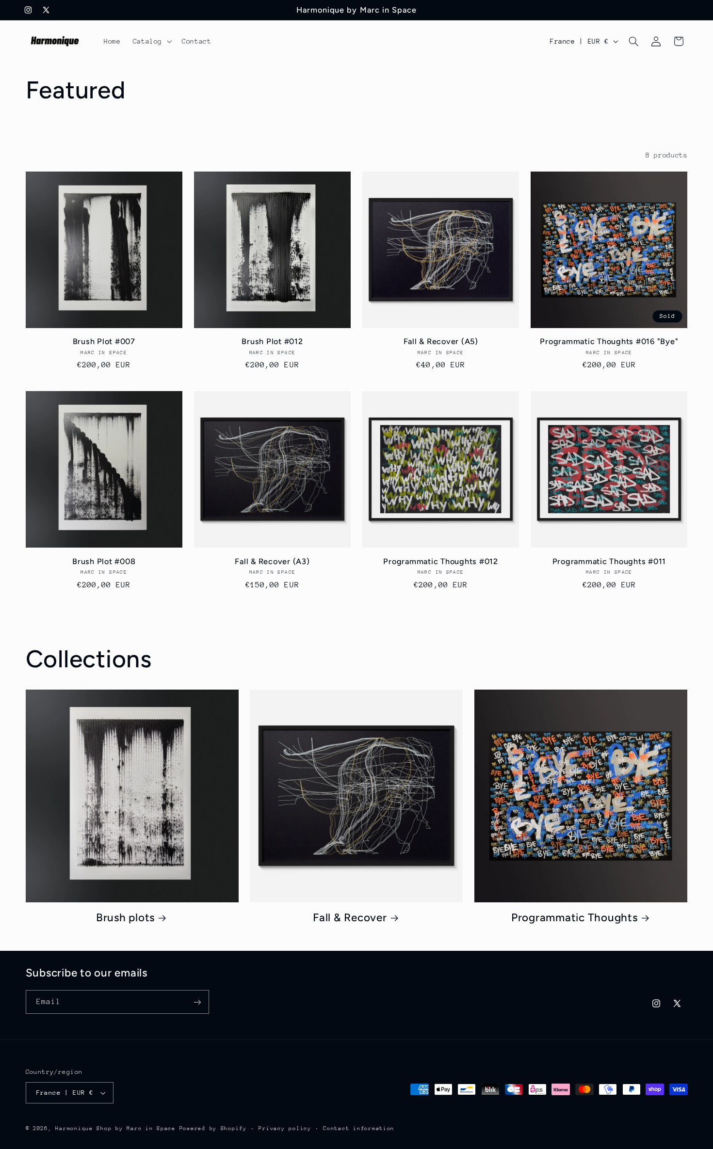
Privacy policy (285, 1128)
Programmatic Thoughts (574, 917)
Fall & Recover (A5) (441, 341)
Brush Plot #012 (272, 341)
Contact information (358, 1128)
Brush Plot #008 (103, 561)
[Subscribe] (197, 1002)
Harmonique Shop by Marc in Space (115, 1128)
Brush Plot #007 (104, 341)
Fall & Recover (350, 917)
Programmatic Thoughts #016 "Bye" (609, 341)
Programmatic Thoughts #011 (609, 561)
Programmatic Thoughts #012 (440, 561)
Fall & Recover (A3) (272, 561)
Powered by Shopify (213, 1128)
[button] (151, 41)
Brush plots (125, 917)
